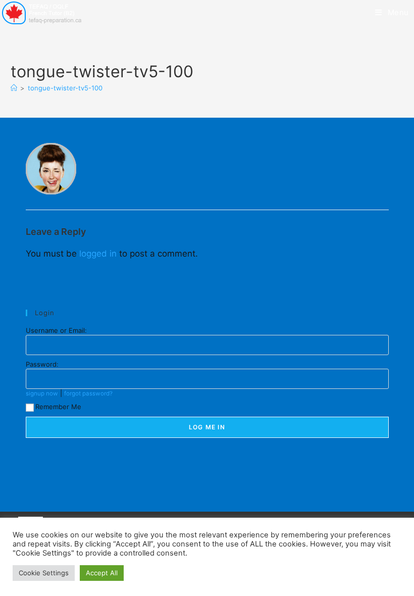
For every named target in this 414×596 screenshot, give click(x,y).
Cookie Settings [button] (44, 573)
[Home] (14, 88)
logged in (98, 254)
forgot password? (88, 393)
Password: (42, 364)
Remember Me (58, 407)
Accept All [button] (102, 573)
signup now (42, 393)
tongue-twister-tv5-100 (65, 88)
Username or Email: (56, 330)
